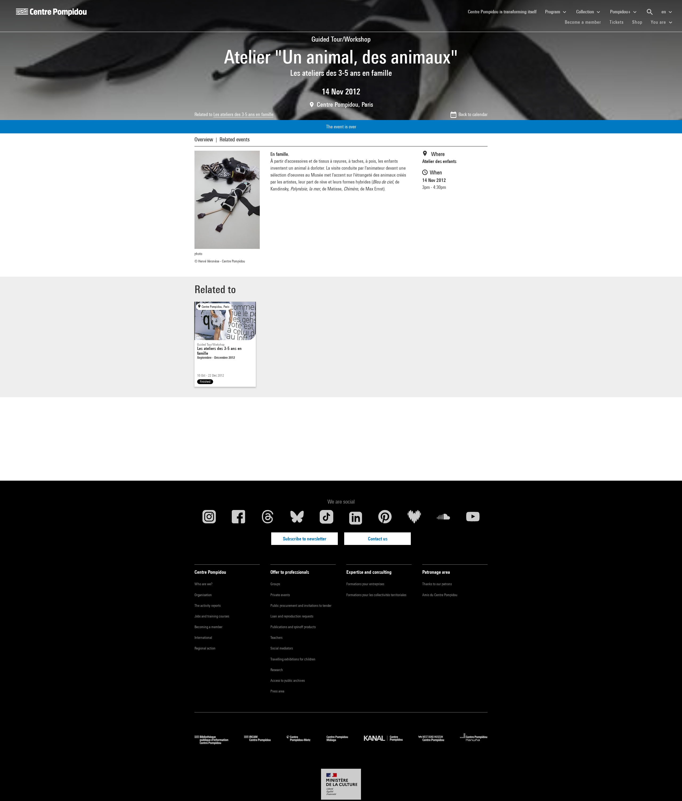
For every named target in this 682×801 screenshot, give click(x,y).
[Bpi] (215, 743)
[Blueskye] (297, 518)
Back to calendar (473, 114)
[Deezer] (414, 518)
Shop (639, 22)
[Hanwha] (474, 743)
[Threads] (267, 518)
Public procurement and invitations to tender (300, 605)
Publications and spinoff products (293, 627)
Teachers (276, 637)
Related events (235, 139)
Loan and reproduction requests (291, 616)
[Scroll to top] (669, 788)
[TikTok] (326, 518)
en (664, 11)
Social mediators (281, 648)
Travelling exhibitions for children (292, 659)
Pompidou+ (621, 11)
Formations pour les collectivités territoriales (376, 595)
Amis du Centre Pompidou (439, 595)
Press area (277, 691)
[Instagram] (209, 518)
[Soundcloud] (443, 518)
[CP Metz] (302, 743)
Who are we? (203, 584)
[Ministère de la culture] (341, 784)
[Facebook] (238, 518)
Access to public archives (287, 680)
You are (659, 22)
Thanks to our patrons (437, 584)
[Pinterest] (385, 518)
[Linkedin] (355, 518)
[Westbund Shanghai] (435, 743)
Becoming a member (208, 627)
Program (553, 11)
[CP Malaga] (341, 743)
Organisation (203, 595)
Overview (203, 139)
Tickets (617, 22)
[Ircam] (261, 743)
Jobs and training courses (211, 616)
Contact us (377, 538)
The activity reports (207, 605)
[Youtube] (473, 518)
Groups (275, 584)
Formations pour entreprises (365, 584)
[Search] (649, 12)
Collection (585, 11)
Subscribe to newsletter (304, 538)
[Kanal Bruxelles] (387, 743)
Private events (280, 595)
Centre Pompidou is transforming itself (504, 11)
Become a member (585, 22)
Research (276, 670)
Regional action (205, 648)
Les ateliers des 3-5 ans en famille (243, 114)
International (203, 637)
